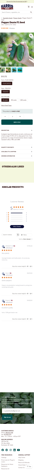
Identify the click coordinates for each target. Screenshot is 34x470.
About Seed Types (6, 105)
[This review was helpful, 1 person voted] (27, 266)
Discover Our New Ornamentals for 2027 (17, 1)
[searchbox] (9, 234)
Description (5, 130)
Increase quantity (20, 116)
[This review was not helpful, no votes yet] (30, 266)
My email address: (7, 407)
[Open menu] (32, 7)
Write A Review (17, 226)
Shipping (20, 460)
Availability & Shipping (8, 151)
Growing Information (8, 156)
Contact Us (21, 467)
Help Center (21, 457)
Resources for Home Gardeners (7, 465)
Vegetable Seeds (7, 18)
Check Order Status (24, 465)
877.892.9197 (7, 434)
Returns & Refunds (24, 462)
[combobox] (15, 12)
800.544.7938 (9, 432)
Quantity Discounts (7, 147)
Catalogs (3, 457)
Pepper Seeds (17, 18)
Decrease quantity (5, 116)
